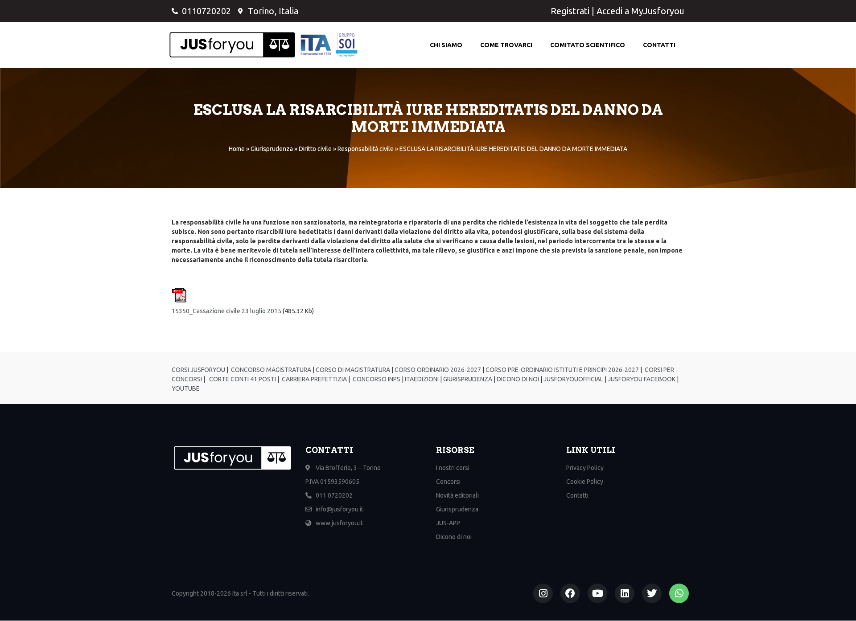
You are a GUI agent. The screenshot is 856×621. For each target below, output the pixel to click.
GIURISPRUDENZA (468, 379)
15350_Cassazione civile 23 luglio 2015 (226, 311)
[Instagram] (543, 593)
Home (237, 148)
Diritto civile (315, 148)
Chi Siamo (446, 45)
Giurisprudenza (272, 148)
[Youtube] (597, 593)
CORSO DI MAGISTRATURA (352, 369)
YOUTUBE (186, 388)
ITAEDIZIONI (421, 379)
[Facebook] (570, 593)
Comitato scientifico (587, 45)
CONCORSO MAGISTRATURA (270, 369)
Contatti (659, 45)
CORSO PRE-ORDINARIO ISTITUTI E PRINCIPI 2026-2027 (562, 369)
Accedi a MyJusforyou (640, 11)
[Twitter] (652, 593)
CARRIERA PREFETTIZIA (313, 379)
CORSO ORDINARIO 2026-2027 (438, 369)
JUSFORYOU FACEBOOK (640, 379)
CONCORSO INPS (375, 379)
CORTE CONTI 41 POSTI (242, 379)
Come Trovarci (506, 45)
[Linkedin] (624, 593)
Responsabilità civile (365, 148)
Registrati (570, 11)
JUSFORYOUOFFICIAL (572, 379)
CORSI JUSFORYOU (198, 369)
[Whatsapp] (679, 593)
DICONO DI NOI (517, 379)
